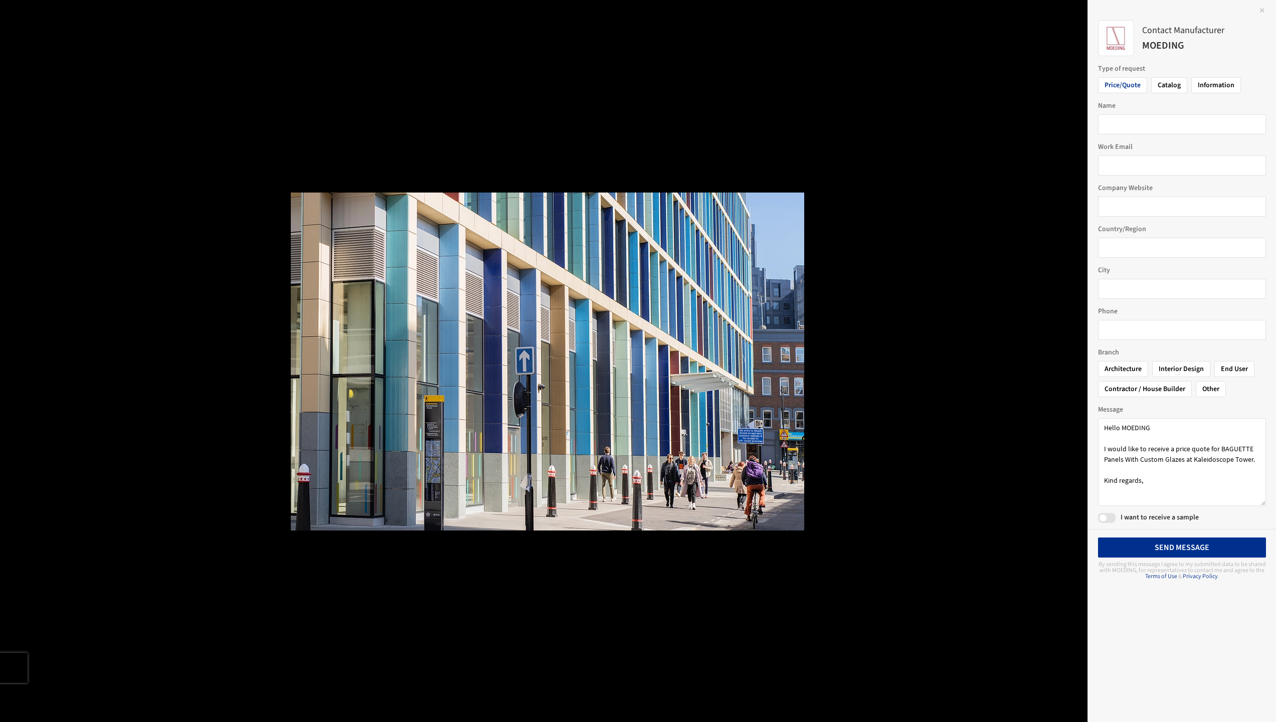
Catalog (1169, 85)
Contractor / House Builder (1145, 389)
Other (1210, 389)
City (1104, 270)
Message (1110, 410)
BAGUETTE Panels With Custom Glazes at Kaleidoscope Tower (149, 27)
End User (1234, 369)
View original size (117, 700)
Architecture (1123, 369)
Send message (1182, 547)
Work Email (1115, 147)
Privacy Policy (1200, 576)
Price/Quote (1123, 85)
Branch (1108, 352)
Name (1107, 106)
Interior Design (1181, 369)
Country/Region (1122, 229)
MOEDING (73, 35)
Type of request (1121, 69)
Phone (1108, 311)
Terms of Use (1161, 576)
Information (1216, 85)
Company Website (1125, 188)
